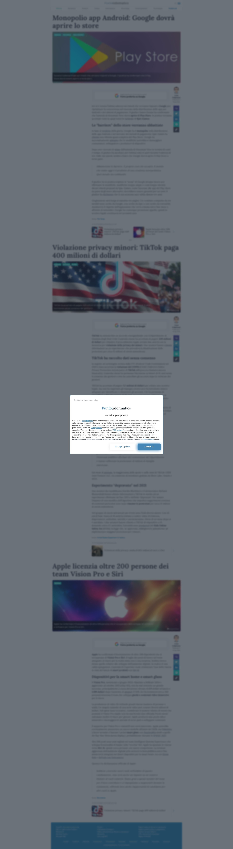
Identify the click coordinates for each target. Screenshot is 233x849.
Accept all (149, 447)
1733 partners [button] (87, 421)
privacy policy (148, 440)
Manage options (122, 447)
